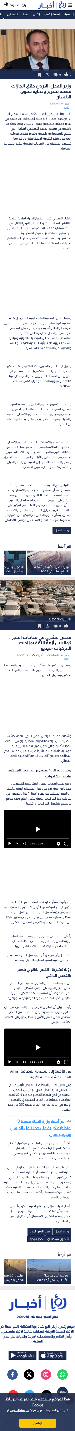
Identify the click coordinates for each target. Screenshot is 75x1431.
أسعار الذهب (52, 14)
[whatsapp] (62, 1374)
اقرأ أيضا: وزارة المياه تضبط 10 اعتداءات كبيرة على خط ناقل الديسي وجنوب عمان (40, 1128)
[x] (29, 1374)
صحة (25, 14)
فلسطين (12, 14)
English (14, 5)
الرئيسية (69, 14)
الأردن (36, 14)
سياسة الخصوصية (18, 1410)
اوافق (37, 1423)
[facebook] (12, 1374)
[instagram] (46, 1374)
